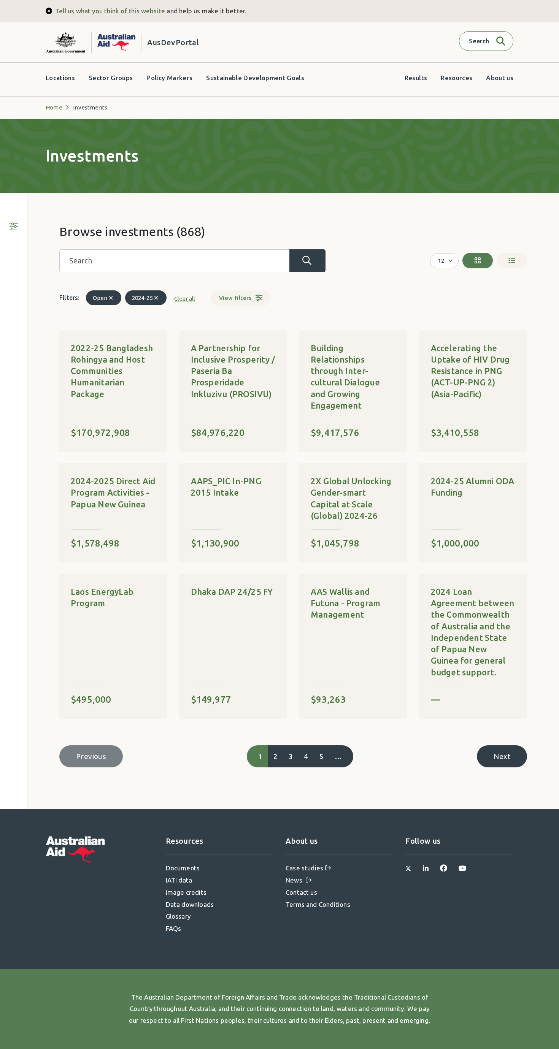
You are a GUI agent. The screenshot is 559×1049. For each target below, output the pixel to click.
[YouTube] (462, 868)
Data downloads (190, 904)
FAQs (173, 928)
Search (307, 260)
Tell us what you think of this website (110, 10)
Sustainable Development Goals (255, 77)
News (295, 880)
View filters (235, 298)
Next (502, 756)
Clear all (184, 298)
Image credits (186, 892)
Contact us (301, 892)
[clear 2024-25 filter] (156, 298)
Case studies (304, 868)
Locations (60, 77)
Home (54, 107)
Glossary (178, 916)
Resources (456, 77)
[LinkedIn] (426, 868)
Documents (183, 868)
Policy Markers (169, 77)
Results (416, 77)
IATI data (179, 880)
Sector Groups (111, 77)
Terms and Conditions (318, 904)
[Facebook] (443, 868)
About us (499, 77)
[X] (408, 868)
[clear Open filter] (110, 298)
